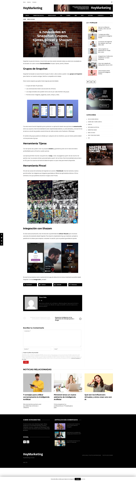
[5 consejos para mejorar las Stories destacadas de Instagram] (60, 426)
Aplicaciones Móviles (93, 119)
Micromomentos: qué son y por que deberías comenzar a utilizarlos (32, 405)
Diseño (68, 15)
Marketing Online (92, 130)
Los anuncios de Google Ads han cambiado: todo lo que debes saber (105, 43)
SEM (76, 15)
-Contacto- (101, 15)
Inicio (24, 2)
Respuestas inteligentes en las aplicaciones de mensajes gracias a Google (64, 319)
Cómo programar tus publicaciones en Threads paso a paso (104, 50)
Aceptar (77, 479)
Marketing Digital (38, 15)
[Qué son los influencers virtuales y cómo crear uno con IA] (99, 382)
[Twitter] (111, 2)
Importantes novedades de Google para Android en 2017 (74, 433)
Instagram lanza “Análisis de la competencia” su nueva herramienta (105, 58)
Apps (82, 15)
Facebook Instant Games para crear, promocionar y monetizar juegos (40, 318)
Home (24, 19)
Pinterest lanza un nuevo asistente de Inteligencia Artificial (65, 397)
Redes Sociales (52, 15)
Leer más (83, 479)
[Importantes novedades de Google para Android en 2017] (60, 435)
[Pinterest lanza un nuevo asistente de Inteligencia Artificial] (68, 382)
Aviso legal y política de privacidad (91, 455)
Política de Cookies (108, 455)
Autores (29, 2)
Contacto (34, 2)
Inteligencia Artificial (93, 127)
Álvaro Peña (57, 44)
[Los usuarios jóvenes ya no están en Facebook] (60, 443)
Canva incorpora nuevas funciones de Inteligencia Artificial (104, 72)
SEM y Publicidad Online (94, 135)
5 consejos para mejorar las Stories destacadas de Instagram (73, 425)
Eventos (90, 124)
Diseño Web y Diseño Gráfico (95, 121)
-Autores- (90, 15)
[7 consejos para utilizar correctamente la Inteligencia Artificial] (37, 382)
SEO (61, 15)
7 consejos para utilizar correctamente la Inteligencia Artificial (105, 36)
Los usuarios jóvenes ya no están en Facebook (73, 441)
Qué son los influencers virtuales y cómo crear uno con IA (104, 29)
